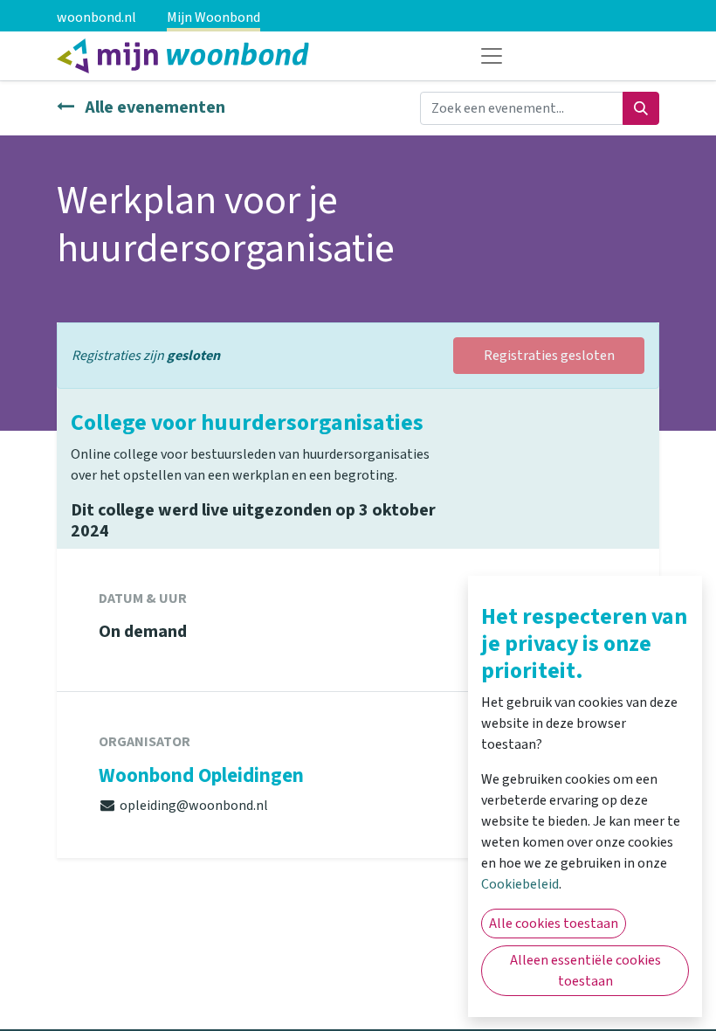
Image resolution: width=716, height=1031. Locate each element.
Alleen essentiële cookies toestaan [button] (585, 971)
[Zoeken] (641, 108)
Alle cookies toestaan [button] (553, 923)
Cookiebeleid (520, 884)
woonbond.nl (96, 17)
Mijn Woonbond (213, 17)
